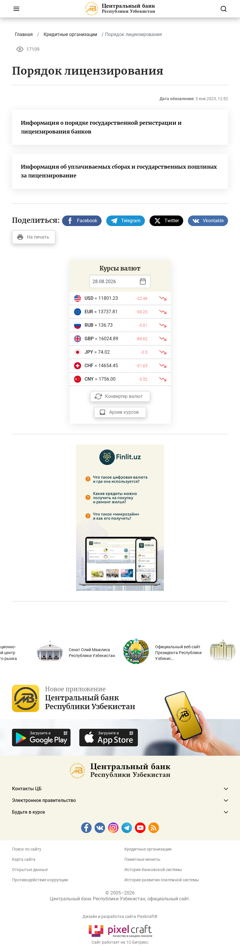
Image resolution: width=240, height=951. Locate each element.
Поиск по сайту (26, 849)
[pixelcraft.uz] (120, 930)
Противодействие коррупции (40, 880)
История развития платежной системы (161, 880)
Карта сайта (23, 859)
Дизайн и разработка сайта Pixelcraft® (120, 916)
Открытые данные (30, 869)
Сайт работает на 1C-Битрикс (120, 942)
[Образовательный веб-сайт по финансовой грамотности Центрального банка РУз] (120, 517)
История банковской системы (153, 869)
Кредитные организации (148, 849)
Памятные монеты (142, 859)
